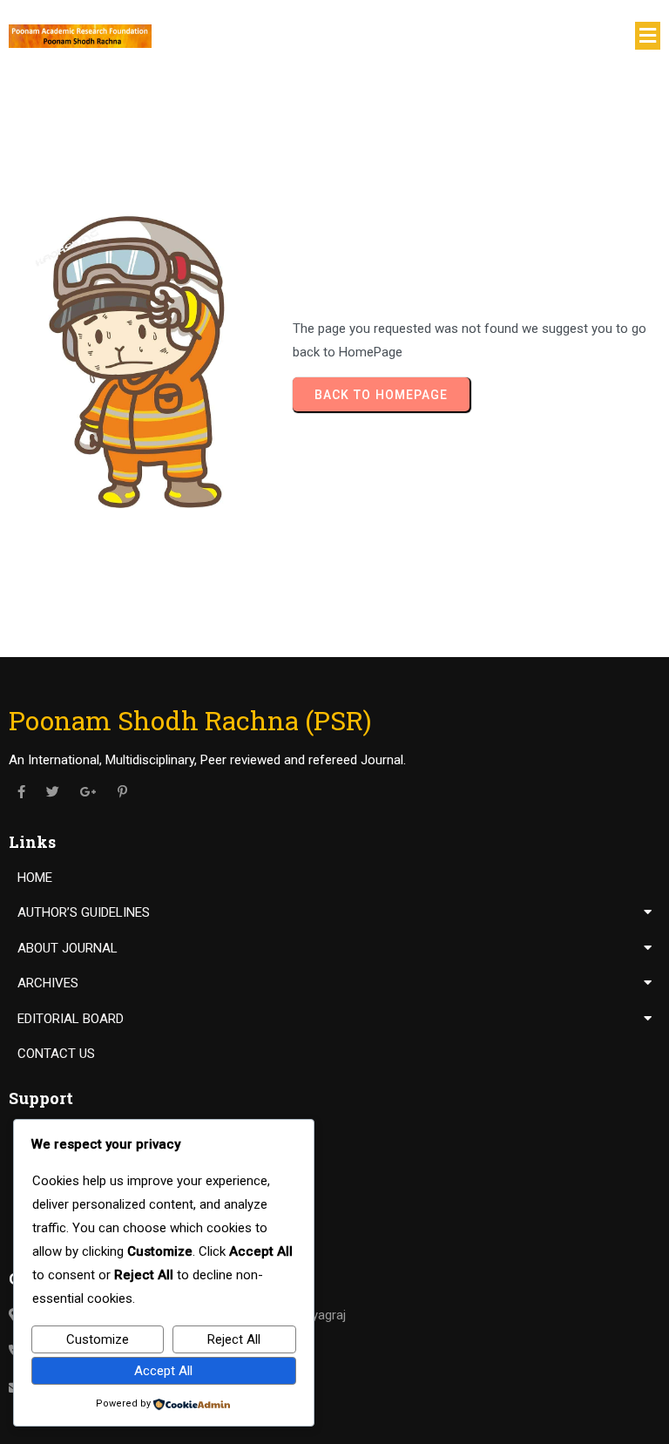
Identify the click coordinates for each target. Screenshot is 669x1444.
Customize (97, 1339)
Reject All (233, 1339)
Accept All (163, 1371)
